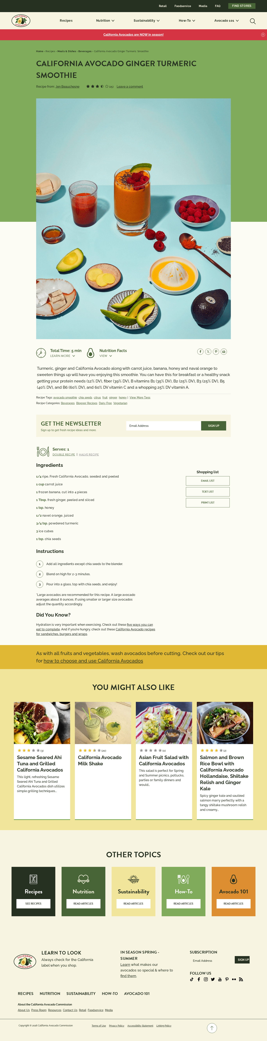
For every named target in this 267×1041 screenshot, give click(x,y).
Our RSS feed (241, 979)
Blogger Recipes (86, 403)
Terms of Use (99, 1025)
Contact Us (70, 1010)
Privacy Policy (116, 1025)
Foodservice (183, 6)
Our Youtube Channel (220, 979)
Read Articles (83, 904)
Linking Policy (163, 1025)
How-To (185, 20)
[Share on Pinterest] (216, 351)
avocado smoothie (65, 397)
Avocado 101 (224, 20)
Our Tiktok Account (192, 979)
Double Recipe (64, 455)
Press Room (39, 1010)
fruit (105, 397)
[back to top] (212, 1028)
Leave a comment (130, 86)
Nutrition (103, 20)
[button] (66, 356)
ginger (113, 397)
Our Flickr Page (234, 979)
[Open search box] (252, 21)
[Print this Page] (224, 351)
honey (123, 397)
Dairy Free (105, 403)
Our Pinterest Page (227, 979)
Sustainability (144, 20)
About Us (24, 1010)
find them (128, 976)
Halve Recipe (89, 455)
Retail (163, 6)
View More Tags (140, 397)
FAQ (217, 6)
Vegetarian (120, 403)
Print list (207, 503)
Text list (208, 492)
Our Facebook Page (199, 979)
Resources (54, 1010)
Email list (207, 481)
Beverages (68, 403)
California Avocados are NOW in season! (133, 35)
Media (203, 6)
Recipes (66, 20)
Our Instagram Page (206, 979)
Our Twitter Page (213, 979)
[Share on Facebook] (200, 351)
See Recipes (33, 904)
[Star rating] (88, 86)
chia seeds (85, 397)
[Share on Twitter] (208, 351)
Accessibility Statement (140, 1025)
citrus (97, 397)
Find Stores (242, 5)
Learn (125, 965)
